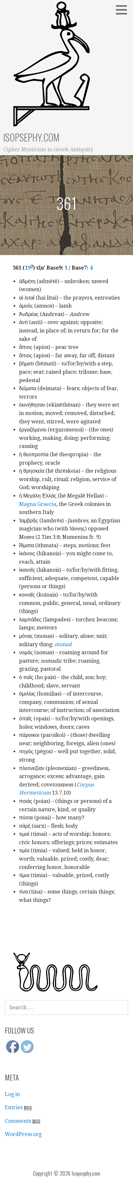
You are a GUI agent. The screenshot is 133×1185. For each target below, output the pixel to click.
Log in (12, 1094)
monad (63, 644)
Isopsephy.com (31, 137)
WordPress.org (23, 1134)
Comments (22, 1121)
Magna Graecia (37, 504)
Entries (18, 1107)
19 (28, 268)
